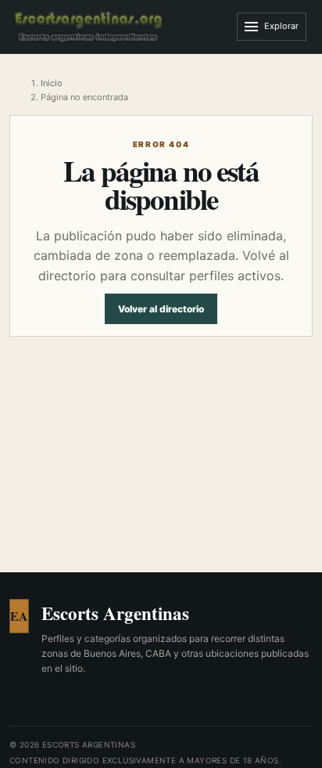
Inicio (52, 83)
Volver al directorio (161, 309)
